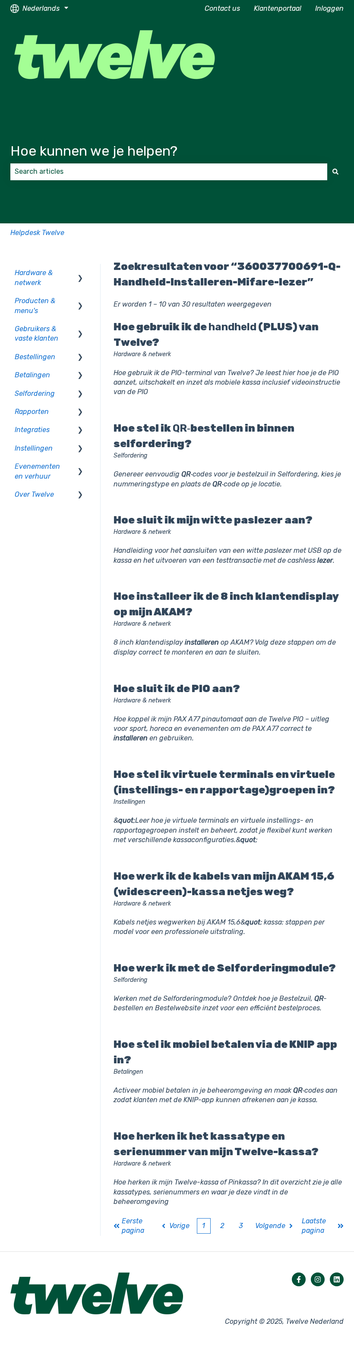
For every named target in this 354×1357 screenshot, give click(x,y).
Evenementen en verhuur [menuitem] (37, 471)
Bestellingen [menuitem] (35, 357)
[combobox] (168, 171)
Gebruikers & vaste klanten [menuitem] (36, 333)
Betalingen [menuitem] (32, 375)
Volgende (270, 1226)
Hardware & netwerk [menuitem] (34, 277)
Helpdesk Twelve (37, 233)
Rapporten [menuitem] (32, 411)
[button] (80, 273)
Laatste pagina (314, 1226)
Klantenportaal (277, 8)
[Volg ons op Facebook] (299, 1279)
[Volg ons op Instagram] (318, 1279)
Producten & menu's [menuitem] (35, 305)
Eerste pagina (133, 1226)
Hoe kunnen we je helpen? (93, 151)
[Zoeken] (335, 171)
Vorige (179, 1226)
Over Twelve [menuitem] (34, 494)
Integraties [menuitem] (32, 430)
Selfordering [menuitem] (35, 393)
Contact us (222, 8)
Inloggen (329, 8)
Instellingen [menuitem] (34, 448)
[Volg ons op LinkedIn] (337, 1279)
